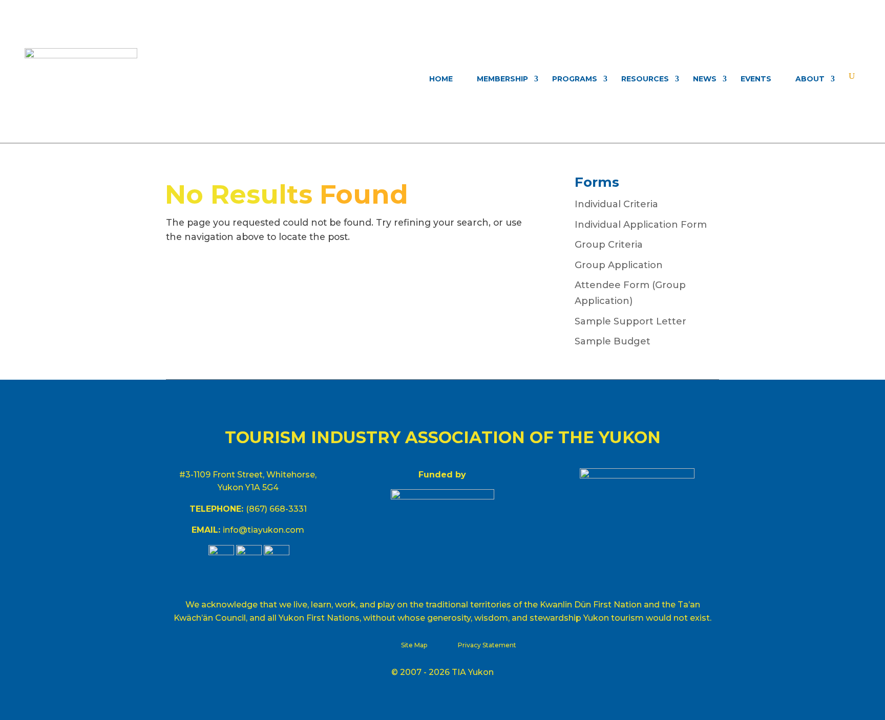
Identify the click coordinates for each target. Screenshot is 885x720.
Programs (574, 78)
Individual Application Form (641, 224)
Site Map (414, 645)
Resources (645, 78)
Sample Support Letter (630, 321)
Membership (502, 78)
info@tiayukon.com (263, 530)
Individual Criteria (616, 204)
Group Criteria (609, 244)
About (810, 78)
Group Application (619, 265)
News (705, 78)
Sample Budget (612, 341)
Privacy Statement (487, 645)
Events (756, 78)
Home (441, 78)
